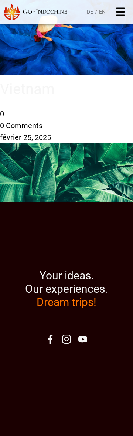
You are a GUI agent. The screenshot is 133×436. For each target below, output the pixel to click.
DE (90, 12)
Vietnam (27, 89)
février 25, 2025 (25, 137)
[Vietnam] (66, 72)
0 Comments (21, 125)
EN (102, 12)
